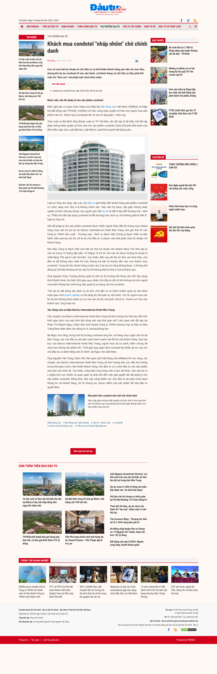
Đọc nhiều (158, 40)
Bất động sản (108, 106)
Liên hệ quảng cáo (51, 640)
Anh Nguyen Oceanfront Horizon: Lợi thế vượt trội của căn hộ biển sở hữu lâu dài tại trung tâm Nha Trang (128, 477)
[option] (32, 582)
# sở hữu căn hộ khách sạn (60, 425)
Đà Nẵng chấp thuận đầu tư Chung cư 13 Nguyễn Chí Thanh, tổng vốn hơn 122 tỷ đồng (127, 532)
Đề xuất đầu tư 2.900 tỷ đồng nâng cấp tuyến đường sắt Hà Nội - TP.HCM (183, 50)
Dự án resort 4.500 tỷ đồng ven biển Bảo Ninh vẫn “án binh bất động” (31, 174)
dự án (105, 211)
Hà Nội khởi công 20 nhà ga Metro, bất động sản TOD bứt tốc (31, 96)
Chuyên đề (158, 157)
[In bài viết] (136, 61)
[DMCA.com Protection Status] (189, 629)
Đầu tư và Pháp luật (170, 26)
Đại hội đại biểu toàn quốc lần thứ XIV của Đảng (182, 229)
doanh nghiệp (72, 295)
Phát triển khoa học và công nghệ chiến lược (183, 208)
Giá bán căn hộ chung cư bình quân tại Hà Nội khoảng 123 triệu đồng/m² (31, 188)
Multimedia (33, 26)
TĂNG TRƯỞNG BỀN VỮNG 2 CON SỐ (183, 166)
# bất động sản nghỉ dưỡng (76, 422)
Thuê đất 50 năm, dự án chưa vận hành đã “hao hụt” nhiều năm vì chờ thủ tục (128, 509)
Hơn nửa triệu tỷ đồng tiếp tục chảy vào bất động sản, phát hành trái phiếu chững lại (182, 92)
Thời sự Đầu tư (50, 26)
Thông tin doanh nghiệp (34, 560)
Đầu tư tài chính (132, 26)
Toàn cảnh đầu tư (87, 26)
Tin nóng (31, 37)
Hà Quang (51, 61)
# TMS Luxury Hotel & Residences (91, 425)
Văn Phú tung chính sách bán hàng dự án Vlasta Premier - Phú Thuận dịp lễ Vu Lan (84, 540)
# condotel (118, 422)
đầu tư (91, 202)
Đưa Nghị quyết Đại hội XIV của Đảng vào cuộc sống (182, 187)
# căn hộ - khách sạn (100, 422)
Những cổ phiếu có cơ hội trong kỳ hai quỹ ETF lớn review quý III (182, 71)
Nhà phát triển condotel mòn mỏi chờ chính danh (112, 395)
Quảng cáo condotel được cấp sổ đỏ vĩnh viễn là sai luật (77, 91)
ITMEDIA (191, 640)
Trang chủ (23, 640)
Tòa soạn (35, 640)
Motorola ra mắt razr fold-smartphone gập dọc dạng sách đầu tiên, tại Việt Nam (123, 590)
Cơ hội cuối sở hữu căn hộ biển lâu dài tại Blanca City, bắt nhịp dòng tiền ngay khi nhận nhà (42, 502)
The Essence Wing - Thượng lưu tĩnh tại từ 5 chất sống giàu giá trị (128, 521)
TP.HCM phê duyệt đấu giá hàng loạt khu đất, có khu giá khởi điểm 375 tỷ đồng (30, 126)
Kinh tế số (150, 26)
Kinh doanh (68, 26)
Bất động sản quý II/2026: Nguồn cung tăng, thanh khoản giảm (127, 543)
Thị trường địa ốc (110, 26)
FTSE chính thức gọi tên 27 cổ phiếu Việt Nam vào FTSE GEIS (183, 113)
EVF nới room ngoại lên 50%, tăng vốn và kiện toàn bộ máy (184, 590)
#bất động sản (54, 422)
